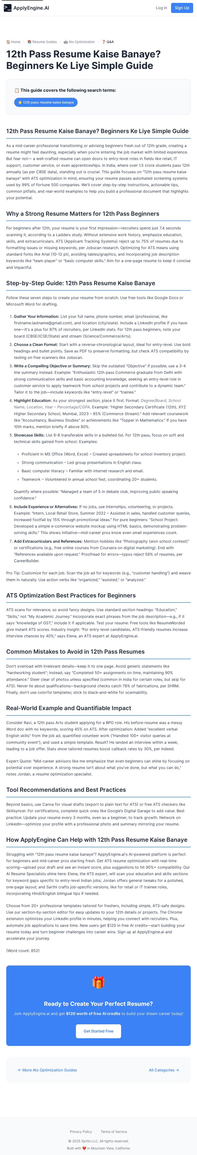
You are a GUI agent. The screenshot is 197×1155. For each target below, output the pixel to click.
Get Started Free (98, 1031)
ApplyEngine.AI (31, 8)
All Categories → (164, 1070)
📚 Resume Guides (42, 42)
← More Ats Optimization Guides (47, 1070)
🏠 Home (13, 42)
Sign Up (182, 7)
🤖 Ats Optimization (79, 42)
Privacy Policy (81, 1132)
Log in (161, 7)
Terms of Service (114, 1132)
